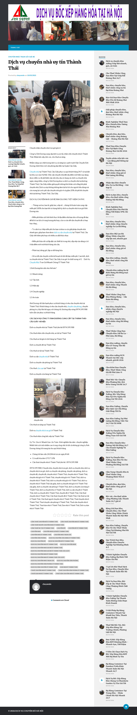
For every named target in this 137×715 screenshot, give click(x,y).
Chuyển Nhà (34, 262)
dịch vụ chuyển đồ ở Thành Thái (61, 541)
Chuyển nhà (34, 172)
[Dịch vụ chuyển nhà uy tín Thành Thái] (49, 111)
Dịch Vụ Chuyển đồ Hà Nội (29, 711)
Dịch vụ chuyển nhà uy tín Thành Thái (44, 65)
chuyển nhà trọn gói (43, 430)
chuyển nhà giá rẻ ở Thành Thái (56, 531)
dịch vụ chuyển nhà (68, 544)
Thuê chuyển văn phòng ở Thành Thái (74, 570)
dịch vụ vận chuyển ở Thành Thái (44, 567)
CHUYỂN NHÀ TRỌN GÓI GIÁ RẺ (21, 57)
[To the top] (126, 706)
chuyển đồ (61, 528)
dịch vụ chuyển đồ (38, 541)
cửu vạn (40, 368)
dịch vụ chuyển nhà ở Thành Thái (44, 554)
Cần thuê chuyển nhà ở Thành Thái (75, 521)
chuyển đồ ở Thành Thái (77, 528)
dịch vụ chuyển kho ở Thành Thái (44, 544)
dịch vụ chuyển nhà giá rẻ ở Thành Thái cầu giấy (50, 551)
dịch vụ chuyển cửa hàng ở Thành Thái (64, 538)
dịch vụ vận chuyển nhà (63, 232)
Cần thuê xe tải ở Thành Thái (42, 528)
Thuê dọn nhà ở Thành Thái (42, 573)
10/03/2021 (31, 75)
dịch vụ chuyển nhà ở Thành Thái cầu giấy (48, 557)
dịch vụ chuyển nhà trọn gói (42, 560)
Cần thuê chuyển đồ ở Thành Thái (44, 521)
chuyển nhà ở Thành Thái (41, 534)
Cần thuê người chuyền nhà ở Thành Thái (47, 525)
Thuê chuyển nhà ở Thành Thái (43, 570)
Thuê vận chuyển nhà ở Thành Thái (69, 573)
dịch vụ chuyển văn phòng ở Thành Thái (47, 564)
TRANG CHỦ (15, 47)
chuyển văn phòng (74, 306)
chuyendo (21, 75)
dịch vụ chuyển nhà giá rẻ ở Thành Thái (46, 547)
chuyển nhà (43, 356)
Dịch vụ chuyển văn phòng (67, 560)
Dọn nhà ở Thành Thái (69, 567)
